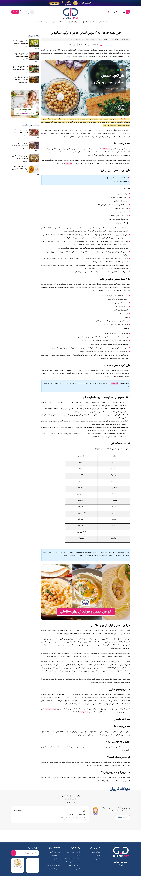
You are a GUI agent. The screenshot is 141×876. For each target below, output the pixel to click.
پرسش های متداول (54, 869)
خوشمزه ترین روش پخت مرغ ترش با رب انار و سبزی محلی (20, 132)
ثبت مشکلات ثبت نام (40, 22)
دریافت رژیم (15, 12)
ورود (119, 12)
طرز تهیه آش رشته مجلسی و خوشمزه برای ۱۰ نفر (20, 157)
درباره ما (97, 862)
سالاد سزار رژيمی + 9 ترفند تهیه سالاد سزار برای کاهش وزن (20, 43)
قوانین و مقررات (75, 869)
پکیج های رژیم (72, 22)
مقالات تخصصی (58, 22)
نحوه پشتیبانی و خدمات (72, 862)
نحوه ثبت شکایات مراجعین (71, 859)
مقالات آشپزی (107, 39)
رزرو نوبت (24, 12)
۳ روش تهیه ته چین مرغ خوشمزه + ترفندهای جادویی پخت (20, 168)
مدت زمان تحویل (54, 859)
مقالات (116, 39)
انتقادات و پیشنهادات (53, 865)
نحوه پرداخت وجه (74, 865)
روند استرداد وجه (55, 862)
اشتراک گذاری (82, 44)
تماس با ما (96, 859)
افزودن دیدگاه (122, 817)
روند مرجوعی (56, 855)
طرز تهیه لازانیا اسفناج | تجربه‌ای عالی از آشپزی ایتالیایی (21, 56)
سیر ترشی (69, 163)
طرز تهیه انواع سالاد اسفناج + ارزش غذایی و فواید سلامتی (20, 68)
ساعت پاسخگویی (55, 852)
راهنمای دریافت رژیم (88, 22)
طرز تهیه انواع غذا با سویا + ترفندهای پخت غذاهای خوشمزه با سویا (20, 79)
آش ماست (114, 383)
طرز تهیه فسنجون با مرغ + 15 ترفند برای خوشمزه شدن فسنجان (20, 145)
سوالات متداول (95, 852)
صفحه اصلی (103, 22)
